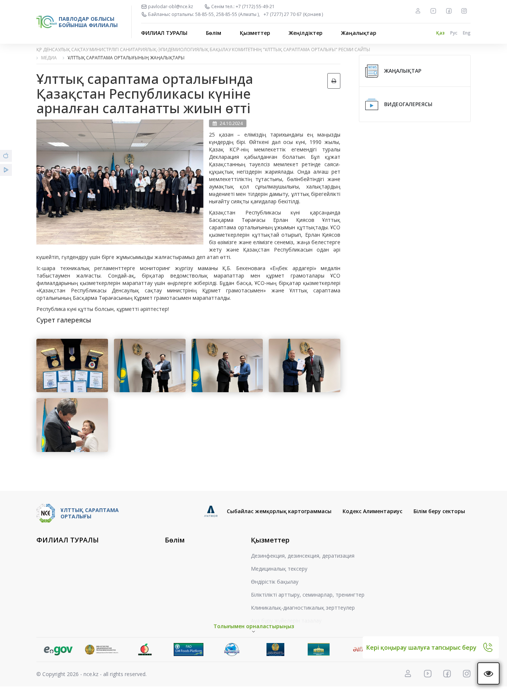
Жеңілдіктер (306, 32)
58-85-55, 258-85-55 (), (227, 14)
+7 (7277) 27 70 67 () (293, 14)
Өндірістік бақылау (274, 581)
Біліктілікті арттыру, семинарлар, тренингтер (307, 594)
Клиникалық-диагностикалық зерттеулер (303, 607)
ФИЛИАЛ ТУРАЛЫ (164, 32)
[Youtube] (433, 11)
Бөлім (213, 32)
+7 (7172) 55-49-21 (255, 7)
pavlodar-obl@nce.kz (170, 7)
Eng (467, 33)
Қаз (440, 33)
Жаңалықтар (358, 32)
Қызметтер (255, 32)
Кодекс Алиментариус (372, 511)
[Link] (58, 649)
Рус (453, 33)
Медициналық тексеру (279, 568)
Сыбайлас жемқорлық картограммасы (279, 511)
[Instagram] (464, 11)
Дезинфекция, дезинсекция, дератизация (302, 555)
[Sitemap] (418, 11)
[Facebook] (449, 11)
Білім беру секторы (439, 511)
